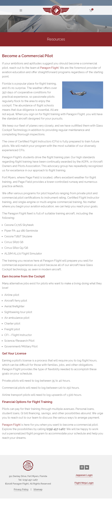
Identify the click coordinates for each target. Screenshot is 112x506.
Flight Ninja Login (84, 483)
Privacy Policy (21, 489)
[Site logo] (56, 10)
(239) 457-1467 (30, 480)
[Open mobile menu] (21, 10)
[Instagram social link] (82, 467)
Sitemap (37, 489)
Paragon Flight (49, 67)
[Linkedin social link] (87, 467)
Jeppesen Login (84, 475)
